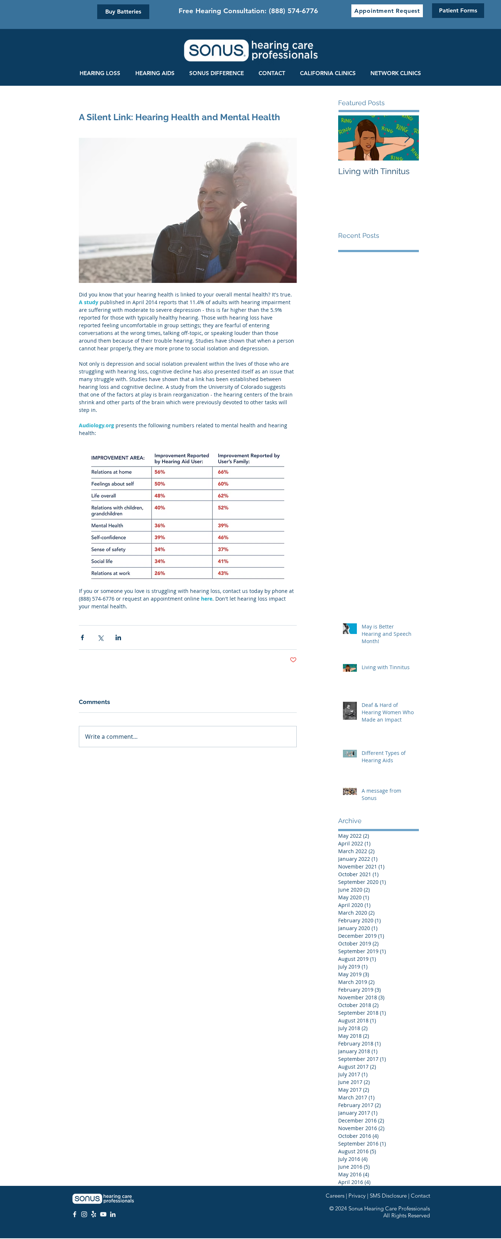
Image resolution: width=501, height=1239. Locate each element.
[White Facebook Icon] (74, 1214)
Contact (420, 1195)
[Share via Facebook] (82, 637)
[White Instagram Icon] (84, 1214)
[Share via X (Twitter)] (100, 637)
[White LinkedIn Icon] (113, 1214)
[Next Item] (407, 138)
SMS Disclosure (388, 1195)
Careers (335, 1195)
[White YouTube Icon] (103, 1214)
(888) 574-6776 (293, 11)
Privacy (357, 1195)
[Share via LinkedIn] (118, 637)
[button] (387, 10)
